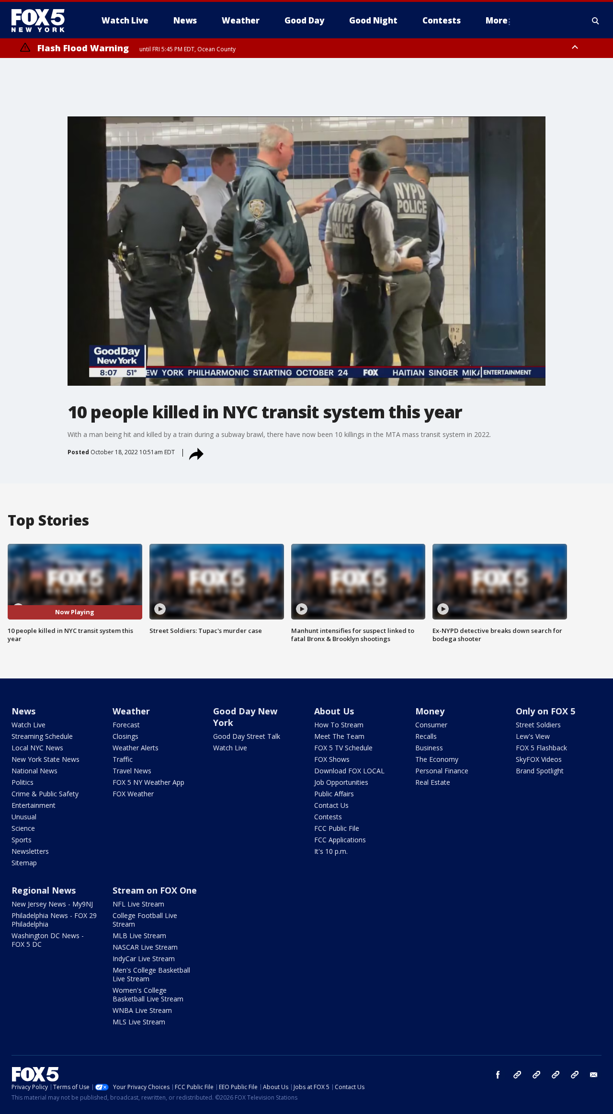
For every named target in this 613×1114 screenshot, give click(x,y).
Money (429, 711)
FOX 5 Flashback (541, 747)
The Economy (436, 759)
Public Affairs (334, 793)
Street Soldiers (538, 724)
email (594, 1074)
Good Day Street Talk (246, 736)
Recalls (426, 736)
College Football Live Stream (145, 920)
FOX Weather (133, 793)
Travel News (132, 770)
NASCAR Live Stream (145, 947)
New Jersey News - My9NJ (52, 903)
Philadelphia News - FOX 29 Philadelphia (54, 920)
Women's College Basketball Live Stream (148, 994)
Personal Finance (441, 770)
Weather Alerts (136, 747)
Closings (125, 736)
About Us (334, 711)
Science (23, 828)
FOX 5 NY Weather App (148, 782)
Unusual (23, 816)
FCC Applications (340, 839)
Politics (22, 782)
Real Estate (432, 782)
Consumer (431, 724)
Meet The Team (339, 736)
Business (429, 747)
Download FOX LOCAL (349, 770)
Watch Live (28, 724)
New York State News (45, 759)
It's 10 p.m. (331, 851)
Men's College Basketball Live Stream (151, 974)
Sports (21, 839)
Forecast (126, 724)
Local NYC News (37, 747)
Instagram (517, 1074)
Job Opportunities (341, 782)
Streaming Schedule (42, 736)
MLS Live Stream (139, 1021)
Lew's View (533, 736)
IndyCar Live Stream (144, 958)
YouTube (555, 1074)
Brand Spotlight (540, 770)
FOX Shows (332, 759)
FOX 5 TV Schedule (343, 747)
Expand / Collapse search (596, 20)
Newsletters (30, 851)
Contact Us (331, 805)
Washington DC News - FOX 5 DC (47, 940)
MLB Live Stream (139, 935)
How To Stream (338, 724)
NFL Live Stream (138, 903)
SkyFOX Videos (539, 759)
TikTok (536, 1074)
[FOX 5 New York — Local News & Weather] (43, 20)
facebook (498, 1074)
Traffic (123, 759)
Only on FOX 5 (545, 711)
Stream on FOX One (155, 890)
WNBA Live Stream (142, 1010)
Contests (328, 816)
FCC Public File (336, 828)
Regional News (43, 890)
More (497, 20)
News (23, 711)
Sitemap (24, 862)
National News (34, 770)
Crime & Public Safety (45, 793)
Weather (131, 711)
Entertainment (33, 805)
